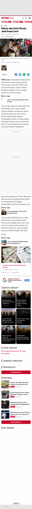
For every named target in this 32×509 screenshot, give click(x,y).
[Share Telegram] (28, 74)
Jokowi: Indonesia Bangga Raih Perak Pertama (17, 100)
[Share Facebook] (16, 74)
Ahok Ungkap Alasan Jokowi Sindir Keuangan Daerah (17, 212)
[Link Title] (5, 384)
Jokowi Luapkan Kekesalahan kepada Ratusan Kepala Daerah (17, 242)
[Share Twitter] (20, 74)
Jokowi (24, 351)
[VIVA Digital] (6, 22)
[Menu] (26, 18)
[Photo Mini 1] (4, 68)
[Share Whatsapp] (24, 74)
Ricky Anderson (9, 36)
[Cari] (23, 18)
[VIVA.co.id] (7, 18)
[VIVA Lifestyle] (18, 22)
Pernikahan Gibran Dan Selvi (11, 351)
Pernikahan (6, 353)
